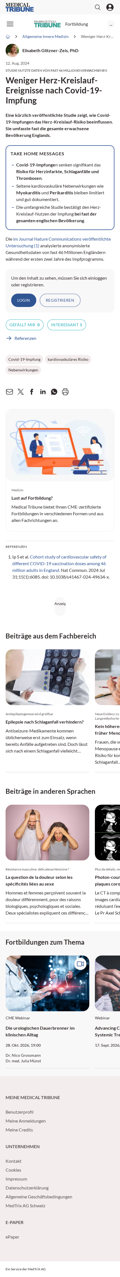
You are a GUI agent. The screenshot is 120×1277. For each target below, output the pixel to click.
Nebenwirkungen (23, 369)
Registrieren (60, 300)
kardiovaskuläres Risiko (68, 359)
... (111, 23)
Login (23, 300)
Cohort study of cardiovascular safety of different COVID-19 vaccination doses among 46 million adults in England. (59, 563)
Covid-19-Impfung (24, 359)
